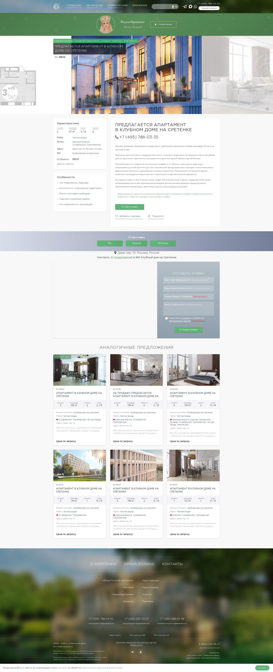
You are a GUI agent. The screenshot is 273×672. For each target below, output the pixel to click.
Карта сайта (115, 635)
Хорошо (262, 668)
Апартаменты (70, 183)
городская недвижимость (101, 623)
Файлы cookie (136, 645)
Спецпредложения (123, 594)
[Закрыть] (269, 17)
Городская (73, 7)
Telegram (136, 243)
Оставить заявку (129, 207)
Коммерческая (118, 7)
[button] (35, 75)
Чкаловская (182, 425)
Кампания (128, 587)
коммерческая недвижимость (172, 623)
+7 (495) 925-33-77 (136, 619)
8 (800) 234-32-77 (209, 644)
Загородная (94, 7)
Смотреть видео (165, 24)
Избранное (139, 5)
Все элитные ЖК (137, 635)
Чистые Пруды (94, 419)
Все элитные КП (161, 635)
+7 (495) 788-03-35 (208, 4)
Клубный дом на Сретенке (86, 153)
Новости (147, 594)
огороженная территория (88, 188)
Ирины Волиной (133, 27)
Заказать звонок (209, 8)
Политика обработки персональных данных (136, 642)
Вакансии (128, 601)
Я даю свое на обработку (187, 319)
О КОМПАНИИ (103, 564)
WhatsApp (163, 243)
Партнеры (147, 601)
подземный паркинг (80, 199)
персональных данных (180, 321)
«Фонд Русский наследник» (118, 580)
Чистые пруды (80, 137)
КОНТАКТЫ (172, 564)
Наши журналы (150, 580)
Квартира (83, 183)
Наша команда (150, 587)
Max (110, 243)
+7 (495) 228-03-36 (172, 619)
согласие (185, 318)
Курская (194, 419)
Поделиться (158, 216)
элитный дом (86, 204)
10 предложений (121, 257)
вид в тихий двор (81, 193)
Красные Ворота (81, 142)
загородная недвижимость (136, 623)
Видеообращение (133, 22)
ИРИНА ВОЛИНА (139, 564)
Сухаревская (79, 145)
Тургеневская (94, 145)
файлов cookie (114, 668)
